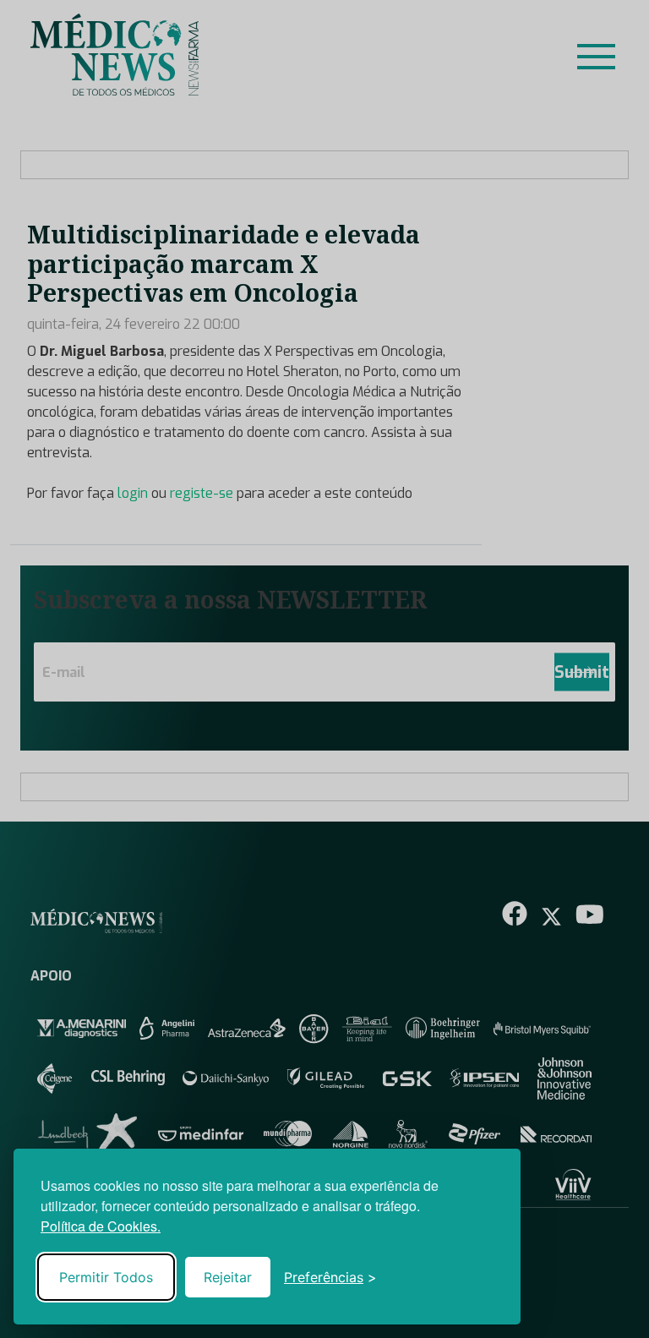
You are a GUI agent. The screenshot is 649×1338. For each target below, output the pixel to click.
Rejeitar (228, 1277)
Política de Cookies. (101, 1226)
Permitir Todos (106, 1277)
